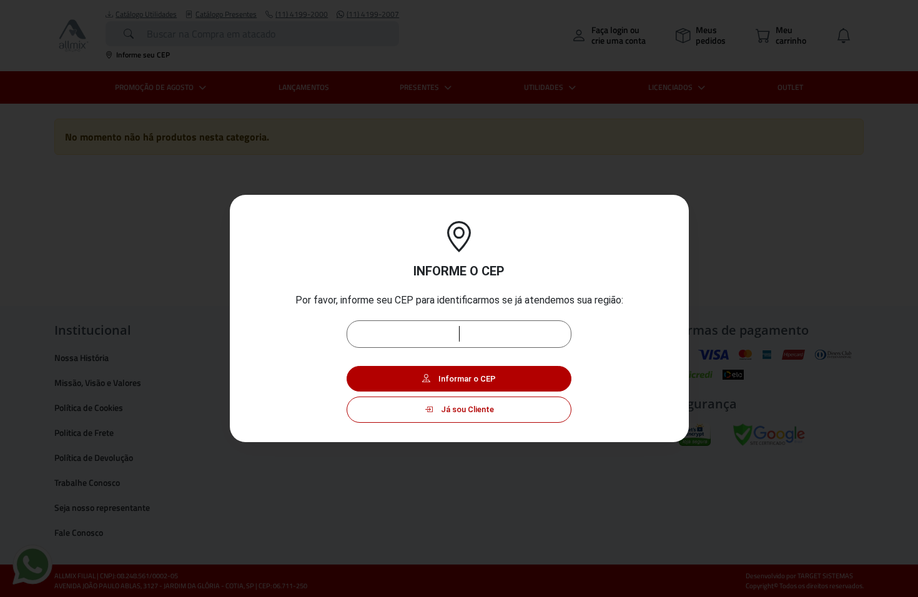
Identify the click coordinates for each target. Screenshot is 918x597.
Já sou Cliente (466, 409)
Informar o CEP (466, 378)
